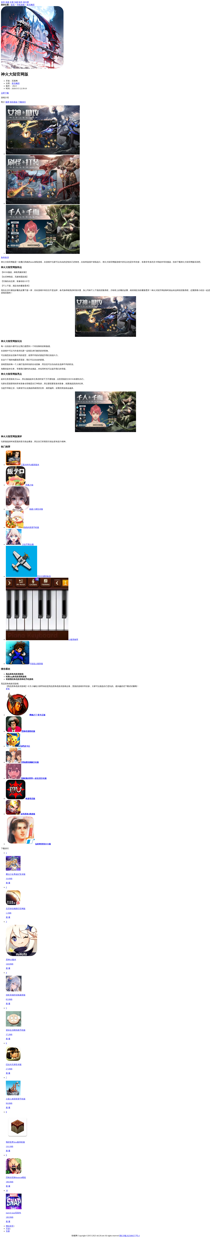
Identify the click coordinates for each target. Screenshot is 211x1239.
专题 (16, 2)
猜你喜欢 (14, 102)
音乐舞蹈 (30, 5)
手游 (8, 1229)
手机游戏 (21, 5)
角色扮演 (5, 257)
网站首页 (10, 1226)
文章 (12, 2)
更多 (8, 689)
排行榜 (26, 2)
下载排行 (22, 102)
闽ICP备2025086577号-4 (129, 1236)
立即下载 (5, 93)
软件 (20, 2)
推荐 (7, 102)
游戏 (7, 2)
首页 (3, 2)
